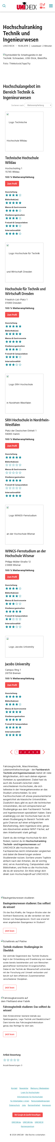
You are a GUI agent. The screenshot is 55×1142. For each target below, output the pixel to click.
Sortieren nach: (17, 105)
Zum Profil (12, 183)
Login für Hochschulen (30, 1092)
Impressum (46, 1105)
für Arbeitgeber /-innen (19, 1101)
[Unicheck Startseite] (26, 6)
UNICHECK (39, 1122)
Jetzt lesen (9, 930)
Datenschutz (14, 1105)
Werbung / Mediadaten (39, 1088)
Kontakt (14, 1088)
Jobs (24, 1105)
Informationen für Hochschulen (30, 1097)
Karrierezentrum (27, 1126)
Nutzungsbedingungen (40, 1101)
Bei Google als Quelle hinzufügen (28, 1115)
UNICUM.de (16, 1122)
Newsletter (23, 1088)
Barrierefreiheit (34, 1105)
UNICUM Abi (28, 1122)
